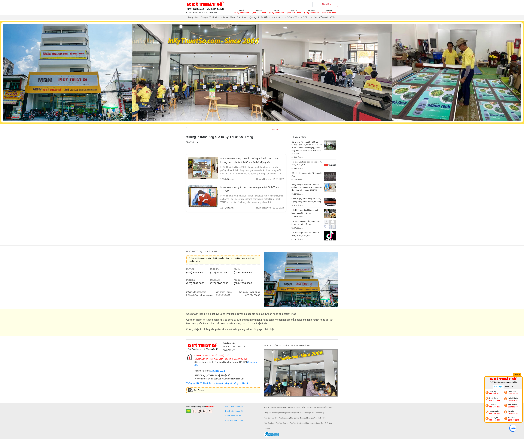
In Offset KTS (291, 17)
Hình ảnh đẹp (314, 408)
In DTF (304, 17)
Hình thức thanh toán (234, 420)
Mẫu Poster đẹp (284, 418)
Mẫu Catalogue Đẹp (271, 423)
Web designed (192, 406)
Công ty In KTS (326, 17)
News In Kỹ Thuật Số (286, 408)
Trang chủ (193, 17)
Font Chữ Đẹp (326, 423)
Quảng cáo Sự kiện (258, 17)
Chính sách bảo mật (234, 411)
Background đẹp (281, 413)
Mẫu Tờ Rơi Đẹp (320, 418)
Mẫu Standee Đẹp (317, 413)
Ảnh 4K (322, 408)
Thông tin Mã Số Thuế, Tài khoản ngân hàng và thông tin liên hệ (217, 383)
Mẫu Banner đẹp (296, 418)
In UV (313, 17)
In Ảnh (224, 17)
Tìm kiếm (326, 4)
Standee (267, 428)
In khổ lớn (276, 17)
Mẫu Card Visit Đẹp (271, 418)
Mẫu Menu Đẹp (308, 418)
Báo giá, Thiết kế (209, 17)
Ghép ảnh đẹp (269, 413)
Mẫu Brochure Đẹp (286, 423)
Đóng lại (517, 374)
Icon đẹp (299, 413)
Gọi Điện (498, 387)
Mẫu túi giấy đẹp (299, 423)
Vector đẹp (298, 408)
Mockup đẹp (291, 413)
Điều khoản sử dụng (234, 406)
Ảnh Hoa (328, 408)
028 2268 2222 (217, 371)
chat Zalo (509, 387)
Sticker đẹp (307, 413)
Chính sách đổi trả (233, 416)
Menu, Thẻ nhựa (238, 17)
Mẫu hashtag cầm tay (313, 423)
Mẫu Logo (305, 408)
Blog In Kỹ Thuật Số (271, 408)
